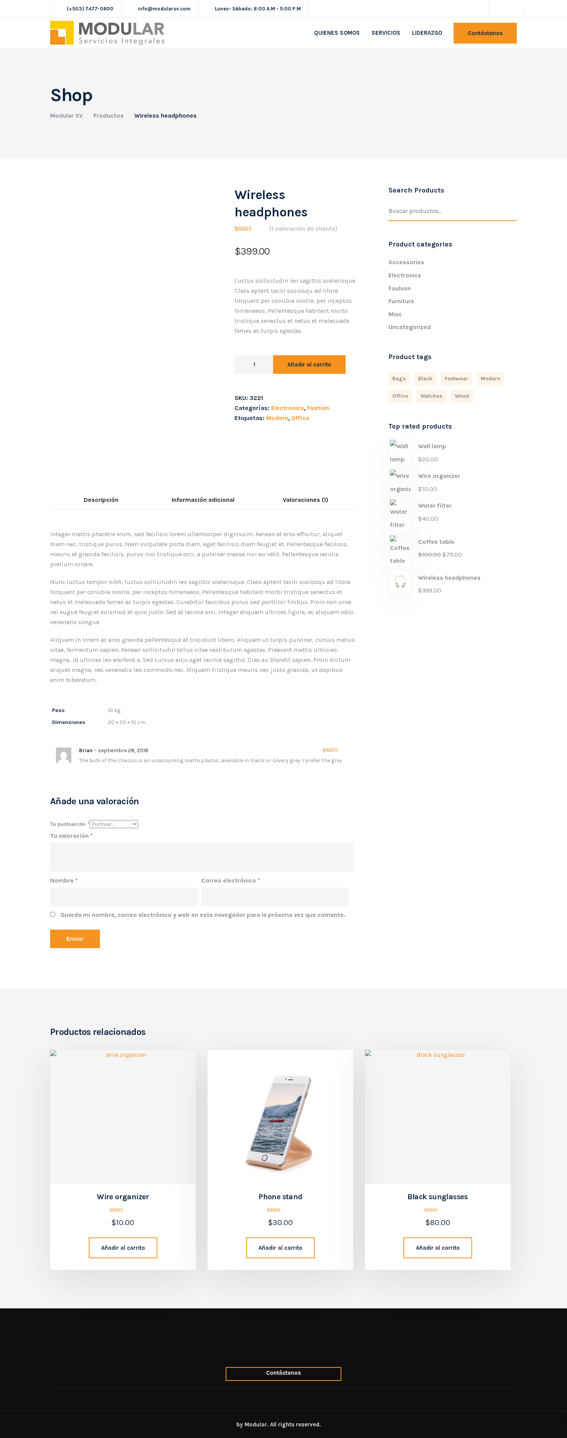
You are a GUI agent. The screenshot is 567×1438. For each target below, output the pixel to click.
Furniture (401, 301)
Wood (462, 396)
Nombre (64, 880)
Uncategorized (409, 327)
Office (300, 418)
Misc (395, 314)
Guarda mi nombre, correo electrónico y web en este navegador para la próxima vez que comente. (203, 914)
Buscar (513, 211)
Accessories (406, 262)
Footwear (456, 378)
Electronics (287, 408)
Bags (399, 378)
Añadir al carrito (309, 364)
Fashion (318, 408)
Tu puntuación (69, 824)
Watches (431, 396)
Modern (277, 418)
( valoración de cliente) (303, 228)
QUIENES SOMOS (337, 32)
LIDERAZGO (427, 32)
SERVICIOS (385, 32)
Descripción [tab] (101, 499)
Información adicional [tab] (203, 499)
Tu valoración (71, 835)
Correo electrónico (230, 880)
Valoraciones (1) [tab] (305, 499)
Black (425, 378)
